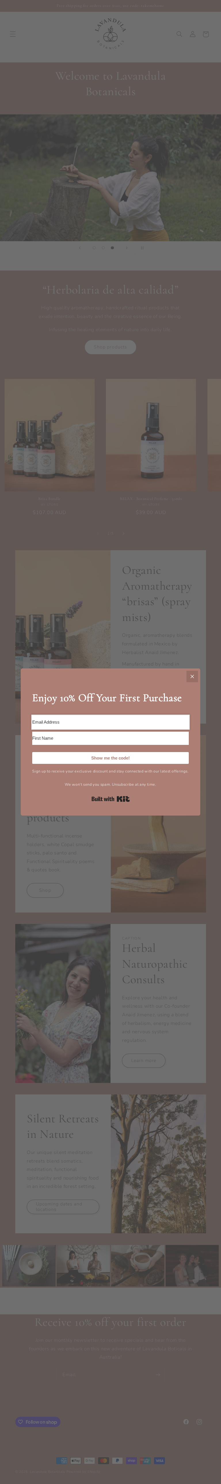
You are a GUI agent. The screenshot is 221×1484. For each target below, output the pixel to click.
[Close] (192, 676)
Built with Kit (111, 799)
